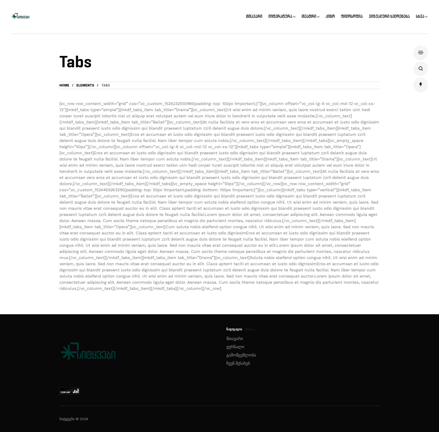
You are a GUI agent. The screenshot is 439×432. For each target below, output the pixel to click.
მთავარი (234, 339)
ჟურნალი (235, 347)
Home (64, 85)
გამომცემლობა (241, 355)
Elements (85, 85)
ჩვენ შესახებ (238, 363)
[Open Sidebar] (421, 52)
